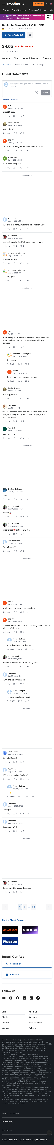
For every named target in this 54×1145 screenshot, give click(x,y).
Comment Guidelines (10, 100)
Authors (32, 1028)
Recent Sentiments (22, 65)
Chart (16, 58)
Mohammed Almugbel (22, 354)
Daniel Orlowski (14, 123)
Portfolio (5, 1022)
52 (33, 907)
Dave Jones (13, 752)
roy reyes (12, 405)
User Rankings (38, 65)
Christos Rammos (15, 541)
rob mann (12, 673)
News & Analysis (31, 58)
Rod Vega (12, 218)
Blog (4, 1012)
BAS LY (11, 106)
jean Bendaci (13, 506)
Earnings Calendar (37, 10)
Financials (48, 58)
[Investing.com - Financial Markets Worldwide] (15, 3)
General (6, 58)
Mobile (5, 1017)
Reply (8, 116)
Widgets (5, 1028)
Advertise (33, 1017)
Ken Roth (11, 428)
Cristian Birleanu (15, 489)
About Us (33, 1012)
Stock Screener (19, 10)
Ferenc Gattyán (19, 639)
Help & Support (35, 1022)
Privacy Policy (7, 1122)
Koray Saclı (12, 157)
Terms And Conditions (10, 1113)
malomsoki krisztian (16, 253)
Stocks (6, 10)
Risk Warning (7, 1130)
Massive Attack (14, 236)
